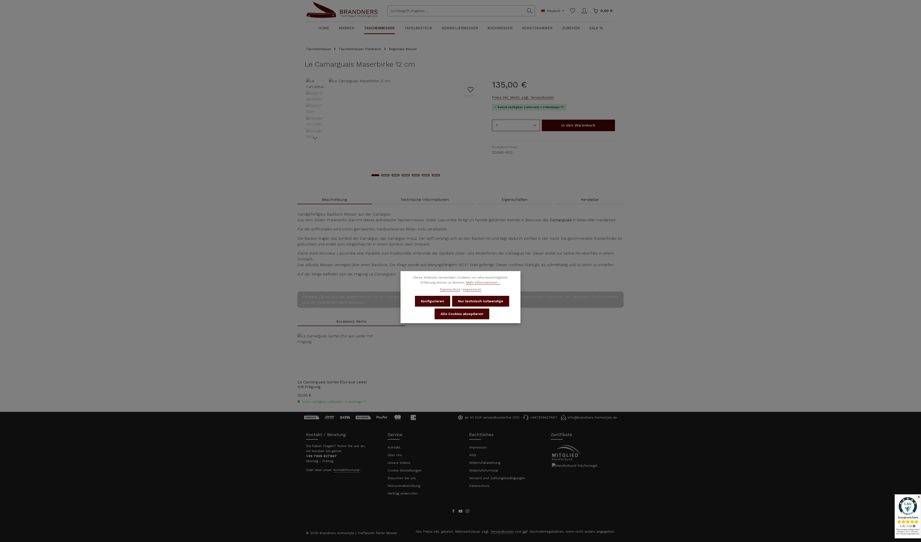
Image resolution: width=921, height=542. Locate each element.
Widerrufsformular (483, 470)
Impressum (478, 447)
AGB (472, 455)
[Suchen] (530, 10)
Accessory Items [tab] (351, 321)
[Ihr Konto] (584, 11)
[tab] (334, 200)
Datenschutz (479, 486)
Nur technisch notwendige (480, 301)
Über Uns (395, 455)
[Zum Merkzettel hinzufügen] (470, 89)
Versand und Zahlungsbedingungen (497, 478)
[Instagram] (468, 512)
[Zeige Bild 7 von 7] (436, 175)
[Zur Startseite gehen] (342, 15)
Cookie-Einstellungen (404, 470)
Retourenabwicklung (404, 486)
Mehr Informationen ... (483, 282)
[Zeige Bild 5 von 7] (415, 175)
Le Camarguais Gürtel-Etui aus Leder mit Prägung (332, 384)
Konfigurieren (432, 301)
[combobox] (456, 10)
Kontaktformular (346, 470)
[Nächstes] (315, 138)
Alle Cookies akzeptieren (462, 314)
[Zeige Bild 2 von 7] (385, 175)
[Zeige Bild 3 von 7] (395, 175)
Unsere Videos (399, 463)
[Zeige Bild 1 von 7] (375, 175)
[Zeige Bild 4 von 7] (405, 175)
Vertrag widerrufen (403, 493)
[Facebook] (454, 512)
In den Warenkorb (578, 125)
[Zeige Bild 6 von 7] (426, 175)
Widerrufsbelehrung (484, 463)
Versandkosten (502, 531)
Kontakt (394, 447)
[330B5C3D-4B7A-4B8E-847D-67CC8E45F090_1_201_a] (405, 129)
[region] (394, 129)
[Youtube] (461, 512)
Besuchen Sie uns (402, 478)
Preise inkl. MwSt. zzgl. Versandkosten (523, 97)
